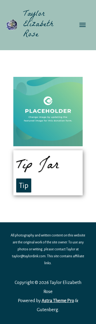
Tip (24, 185)
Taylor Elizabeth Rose (38, 25)
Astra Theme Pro (58, 300)
